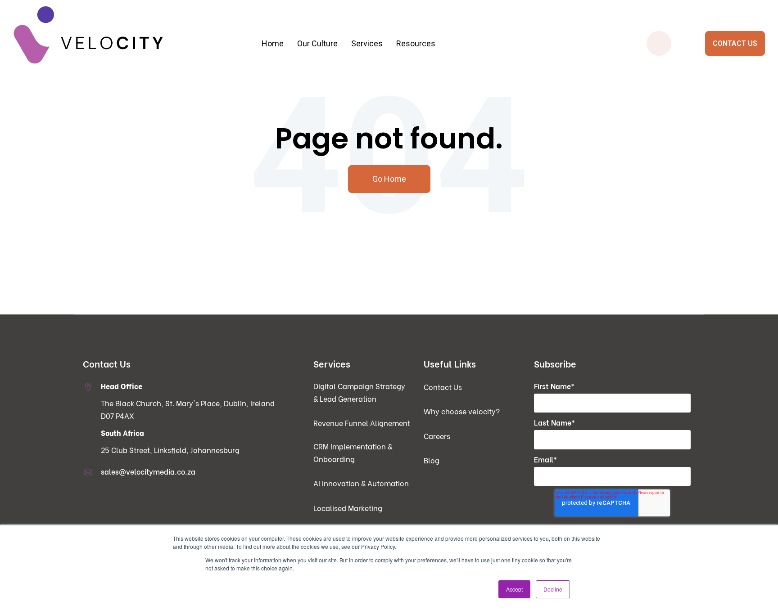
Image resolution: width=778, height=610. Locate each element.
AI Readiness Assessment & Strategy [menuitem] (392, 114)
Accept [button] (514, 589)
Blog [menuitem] (431, 460)
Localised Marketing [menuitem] (347, 507)
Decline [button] (552, 589)
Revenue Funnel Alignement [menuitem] (361, 422)
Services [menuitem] (367, 43)
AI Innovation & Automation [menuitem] (361, 483)
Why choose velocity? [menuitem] (462, 411)
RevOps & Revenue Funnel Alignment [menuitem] (226, 114)
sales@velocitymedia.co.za (148, 471)
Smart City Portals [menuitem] (556, 96)
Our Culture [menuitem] (317, 43)
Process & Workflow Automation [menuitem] (392, 96)
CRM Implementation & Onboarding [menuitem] (227, 132)
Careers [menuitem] (437, 436)
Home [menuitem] (273, 43)
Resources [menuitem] (415, 43)
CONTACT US (735, 43)
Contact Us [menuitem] (443, 386)
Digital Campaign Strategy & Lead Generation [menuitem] (226, 96)
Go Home (389, 179)
